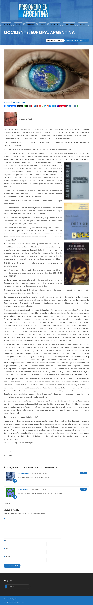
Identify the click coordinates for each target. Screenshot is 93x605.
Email (6, 548)
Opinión (60, 40)
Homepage (51, 40)
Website (7, 556)
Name (7, 541)
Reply (83, 473)
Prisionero (17, 102)
